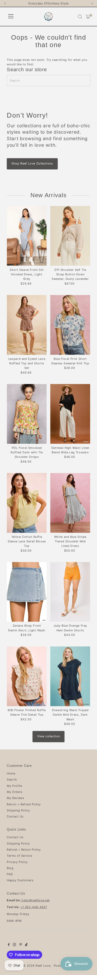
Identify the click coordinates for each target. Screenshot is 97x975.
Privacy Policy (17, 862)
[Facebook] (9, 945)
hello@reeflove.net (35, 900)
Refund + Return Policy (24, 849)
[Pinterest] (20, 945)
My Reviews (15, 798)
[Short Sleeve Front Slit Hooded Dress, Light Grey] (27, 236)
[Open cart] (87, 17)
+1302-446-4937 (34, 907)
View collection (48, 736)
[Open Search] (80, 17)
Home (11, 773)
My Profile (14, 786)
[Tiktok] (26, 945)
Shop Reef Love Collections (32, 163)
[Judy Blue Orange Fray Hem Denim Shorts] (70, 592)
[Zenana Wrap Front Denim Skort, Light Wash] (27, 592)
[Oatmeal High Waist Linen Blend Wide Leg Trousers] (70, 414)
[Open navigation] (11, 16)
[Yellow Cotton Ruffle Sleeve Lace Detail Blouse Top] (27, 503)
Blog (10, 868)
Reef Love (43, 965)
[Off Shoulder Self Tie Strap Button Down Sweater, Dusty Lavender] (70, 236)
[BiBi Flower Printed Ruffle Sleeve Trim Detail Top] (27, 676)
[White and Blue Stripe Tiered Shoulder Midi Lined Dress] (70, 503)
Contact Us (15, 816)
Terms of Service (19, 855)
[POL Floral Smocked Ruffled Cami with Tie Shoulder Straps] (27, 414)
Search (12, 779)
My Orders (15, 792)
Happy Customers (20, 880)
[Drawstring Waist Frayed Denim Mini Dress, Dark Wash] (70, 676)
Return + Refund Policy (24, 804)
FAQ (10, 874)
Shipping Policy (18, 810)
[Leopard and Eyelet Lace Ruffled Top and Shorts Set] (27, 325)
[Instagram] (14, 945)
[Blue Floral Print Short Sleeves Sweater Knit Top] (70, 325)
